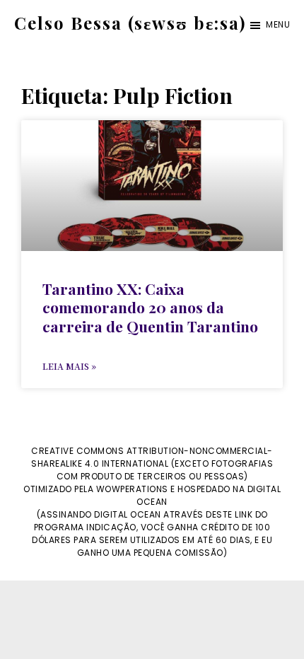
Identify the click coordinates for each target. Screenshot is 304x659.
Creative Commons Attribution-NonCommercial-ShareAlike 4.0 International (152, 457)
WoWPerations (132, 489)
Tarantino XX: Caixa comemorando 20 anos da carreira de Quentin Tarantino (150, 307)
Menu (278, 24)
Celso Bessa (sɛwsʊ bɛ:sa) (130, 22)
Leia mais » (69, 366)
